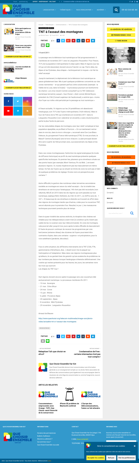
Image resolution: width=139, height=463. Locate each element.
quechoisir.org (23, 1)
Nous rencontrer (83, 10)
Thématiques (65, 10)
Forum (15, 1)
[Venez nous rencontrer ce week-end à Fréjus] (9, 47)
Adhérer (100, 10)
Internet (51, 28)
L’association (48, 10)
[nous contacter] (82, 439)
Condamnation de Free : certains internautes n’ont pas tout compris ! (87, 354)
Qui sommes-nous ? (44, 442)
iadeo (49, 461)
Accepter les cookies (96, 458)
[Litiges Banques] (9, 80)
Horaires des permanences (46, 433)
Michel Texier (45, 35)
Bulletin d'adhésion (43, 436)
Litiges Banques (21, 78)
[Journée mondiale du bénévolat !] (9, 69)
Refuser (111, 458)
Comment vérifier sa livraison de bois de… (76, 1)
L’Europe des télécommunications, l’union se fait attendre (90, 406)
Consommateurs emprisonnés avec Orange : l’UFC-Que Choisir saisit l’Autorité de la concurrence (48, 408)
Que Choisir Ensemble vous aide (48, 445)
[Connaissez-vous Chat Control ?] (112, 84)
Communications (43, 28)
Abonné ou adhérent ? (44, 439)
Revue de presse (44, 328)
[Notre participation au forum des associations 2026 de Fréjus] (9, 30)
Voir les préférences (126, 458)
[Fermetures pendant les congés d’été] (112, 97)
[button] (135, 446)
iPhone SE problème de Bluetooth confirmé (69, 405)
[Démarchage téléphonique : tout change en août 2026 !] (112, 110)
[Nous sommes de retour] (112, 71)
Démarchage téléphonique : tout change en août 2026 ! (126, 110)
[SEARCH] (132, 213)
